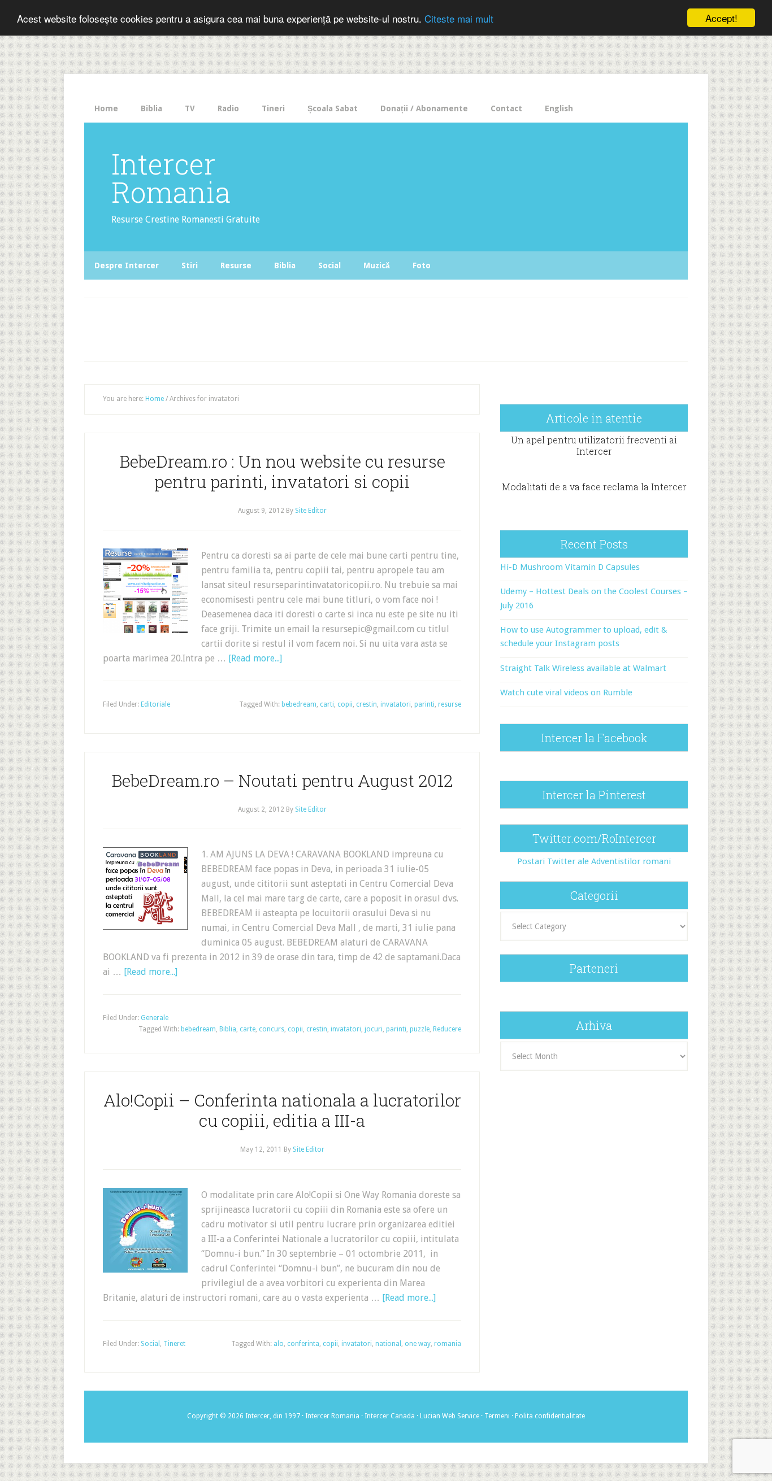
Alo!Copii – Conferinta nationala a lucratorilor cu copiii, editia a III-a (282, 1110)
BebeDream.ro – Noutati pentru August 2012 (282, 780)
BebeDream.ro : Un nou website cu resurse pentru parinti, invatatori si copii (282, 471)
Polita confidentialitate (550, 1416)
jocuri (374, 1029)
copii (345, 704)
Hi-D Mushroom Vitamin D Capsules (570, 567)
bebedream (298, 704)
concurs (271, 1029)
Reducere (447, 1029)
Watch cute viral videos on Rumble (566, 692)
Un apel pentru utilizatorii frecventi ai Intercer (594, 445)
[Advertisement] (319, 326)
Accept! (721, 18)
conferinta (303, 1344)
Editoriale (155, 704)
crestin (366, 704)
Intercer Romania (171, 178)
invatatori (395, 704)
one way (418, 1344)
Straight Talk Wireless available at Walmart (583, 668)
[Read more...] (255, 658)
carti (327, 704)
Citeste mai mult (458, 18)
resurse (449, 704)
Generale (154, 1018)
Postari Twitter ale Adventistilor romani (594, 861)
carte (247, 1029)
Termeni (497, 1416)
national (388, 1344)
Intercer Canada (390, 1416)
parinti (424, 704)
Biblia (227, 1029)
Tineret (174, 1344)
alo (279, 1344)
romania (447, 1344)
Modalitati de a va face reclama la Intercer (594, 487)
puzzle (420, 1029)
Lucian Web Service (449, 1416)
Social (150, 1344)
